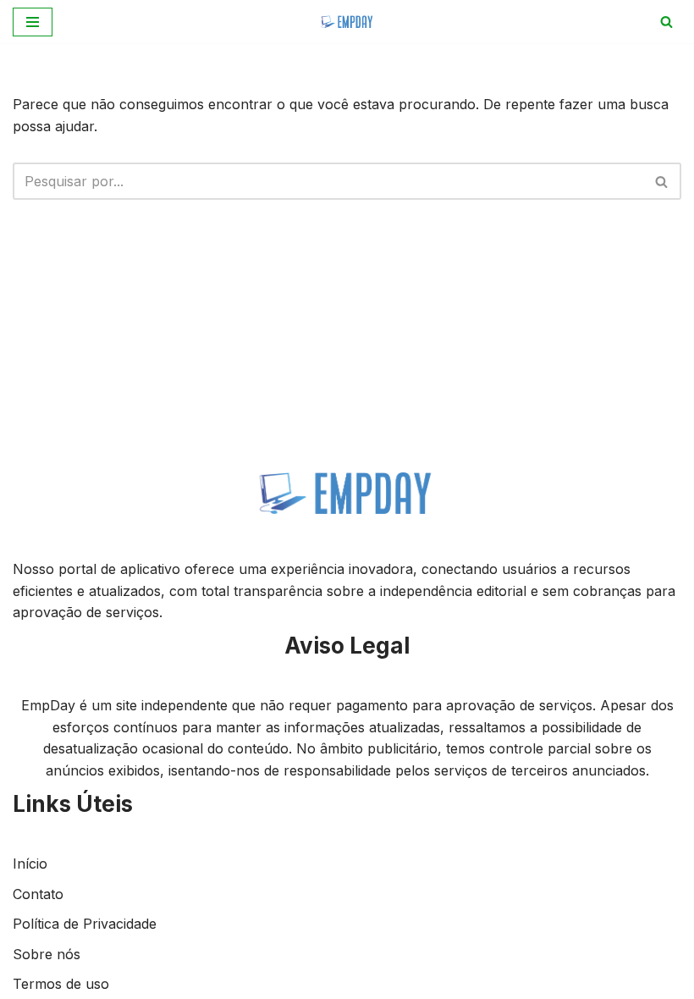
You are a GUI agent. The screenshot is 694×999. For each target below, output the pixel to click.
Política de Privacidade (85, 923)
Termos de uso (61, 983)
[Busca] (666, 21)
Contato (38, 894)
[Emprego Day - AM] (347, 21)
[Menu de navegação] (32, 22)
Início (30, 863)
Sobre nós (46, 954)
